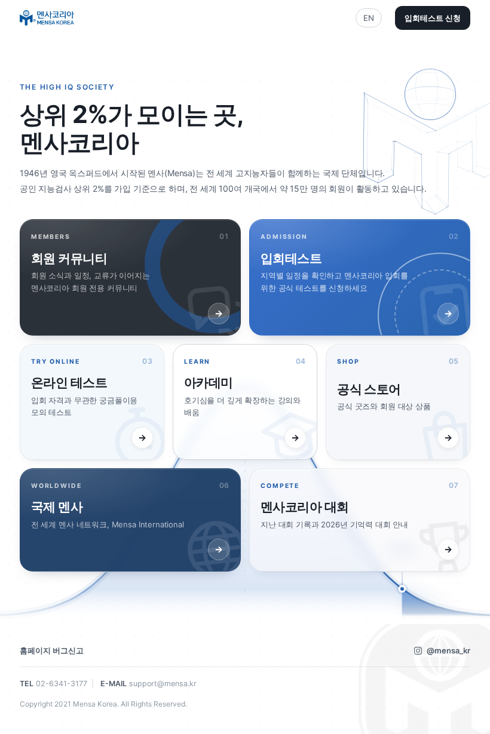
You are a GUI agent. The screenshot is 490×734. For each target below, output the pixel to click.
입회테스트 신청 (433, 18)
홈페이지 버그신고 (52, 650)
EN (368, 18)
